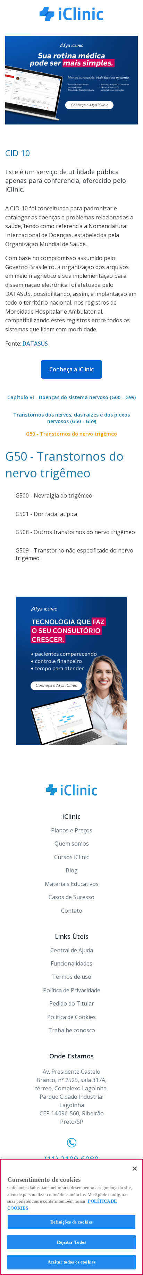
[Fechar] (134, 1168)
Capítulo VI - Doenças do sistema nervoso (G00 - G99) (71, 397)
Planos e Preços (71, 830)
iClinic (71, 790)
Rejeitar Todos (71, 1242)
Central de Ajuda (71, 950)
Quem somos (71, 843)
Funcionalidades (71, 963)
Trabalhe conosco (71, 1030)
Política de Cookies (71, 1017)
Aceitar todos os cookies (71, 1262)
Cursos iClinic (71, 857)
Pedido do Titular (71, 1003)
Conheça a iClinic (71, 369)
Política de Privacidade (71, 990)
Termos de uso (71, 977)
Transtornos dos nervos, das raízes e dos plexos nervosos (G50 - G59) (71, 418)
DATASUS (35, 343)
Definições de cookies (71, 1222)
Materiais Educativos (72, 884)
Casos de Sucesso (71, 897)
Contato (71, 910)
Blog (72, 870)
